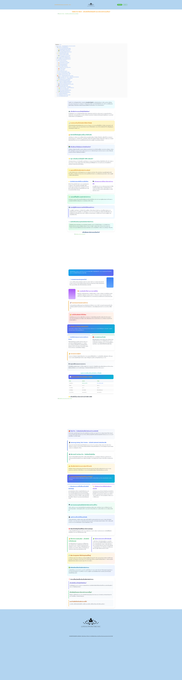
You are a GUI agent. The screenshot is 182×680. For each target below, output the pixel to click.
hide (60, 44)
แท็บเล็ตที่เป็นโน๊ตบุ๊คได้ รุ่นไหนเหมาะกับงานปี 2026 (61, 4)
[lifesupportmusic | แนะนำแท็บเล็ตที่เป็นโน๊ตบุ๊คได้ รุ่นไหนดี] (91, 4)
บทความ (70, 4)
